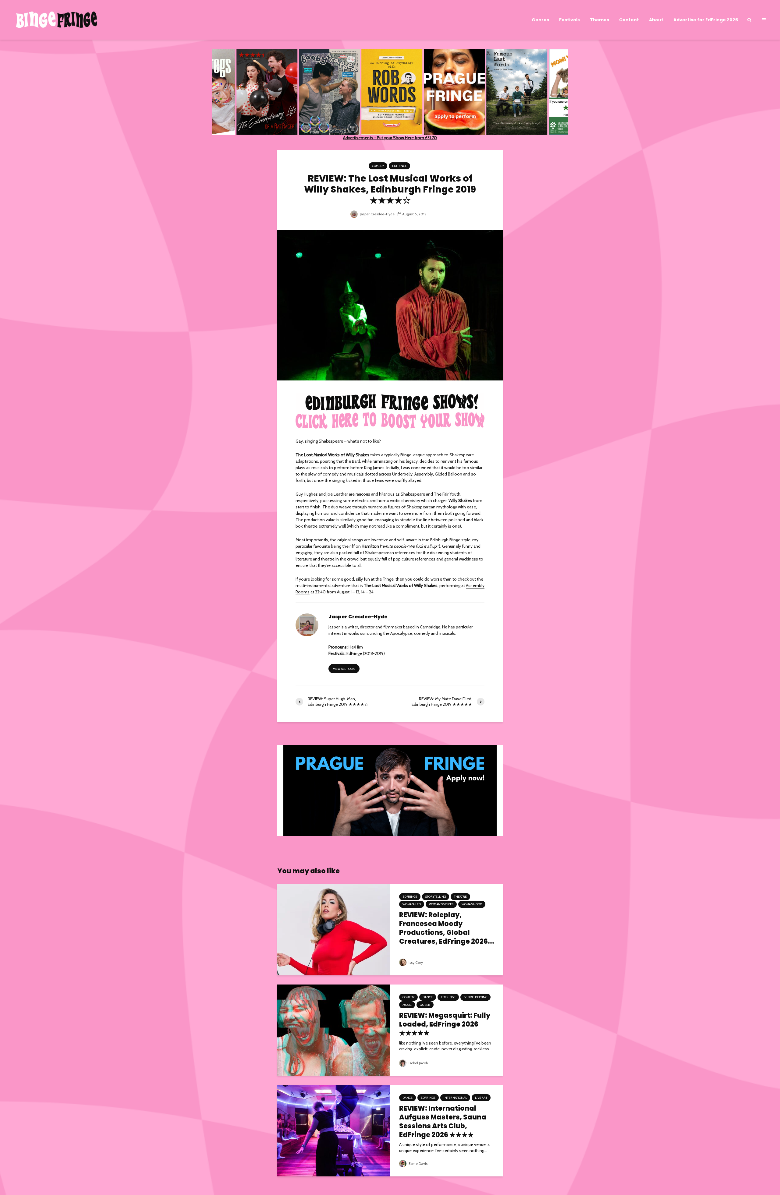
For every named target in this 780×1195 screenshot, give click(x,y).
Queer (425, 1005)
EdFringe (399, 166)
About (656, 20)
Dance (428, 997)
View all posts (344, 669)
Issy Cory (415, 962)
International (455, 1098)
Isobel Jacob (418, 1063)
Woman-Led (411, 904)
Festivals (569, 20)
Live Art (481, 1098)
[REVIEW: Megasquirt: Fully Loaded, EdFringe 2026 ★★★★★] (333, 1030)
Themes (599, 20)
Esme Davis (417, 1163)
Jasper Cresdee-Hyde (377, 214)
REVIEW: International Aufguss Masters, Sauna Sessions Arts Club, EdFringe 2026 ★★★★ (442, 1121)
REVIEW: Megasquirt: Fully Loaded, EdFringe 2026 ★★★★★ (444, 1024)
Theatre (460, 897)
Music (407, 1005)
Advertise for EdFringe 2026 (705, 20)
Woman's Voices (441, 904)
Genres (540, 20)
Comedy (378, 166)
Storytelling (435, 897)
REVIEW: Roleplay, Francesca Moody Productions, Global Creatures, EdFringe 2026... (446, 928)
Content (629, 20)
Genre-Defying (475, 997)
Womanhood (472, 904)
